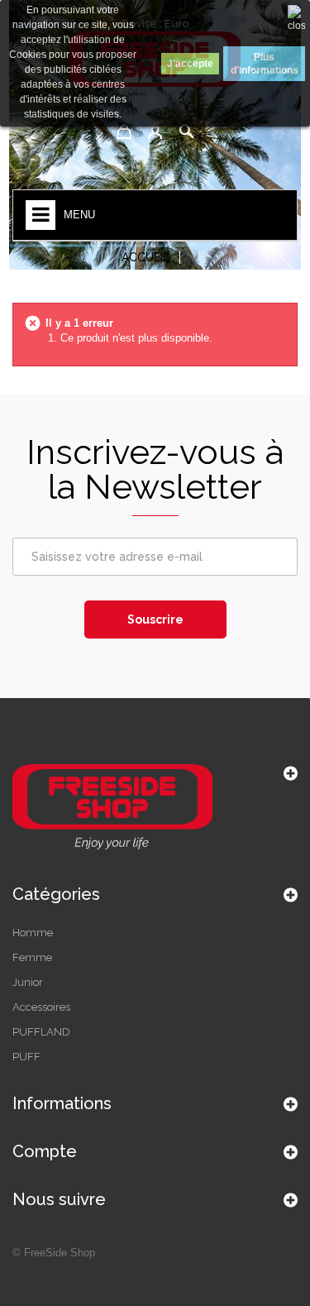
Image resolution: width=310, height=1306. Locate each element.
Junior (27, 982)
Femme (32, 957)
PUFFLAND (41, 1032)
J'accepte (190, 63)
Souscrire (155, 619)
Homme (32, 932)
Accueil (145, 257)
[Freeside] (155, 809)
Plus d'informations (264, 63)
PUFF (26, 1056)
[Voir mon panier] (124, 131)
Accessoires (41, 1007)
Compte (44, 1151)
